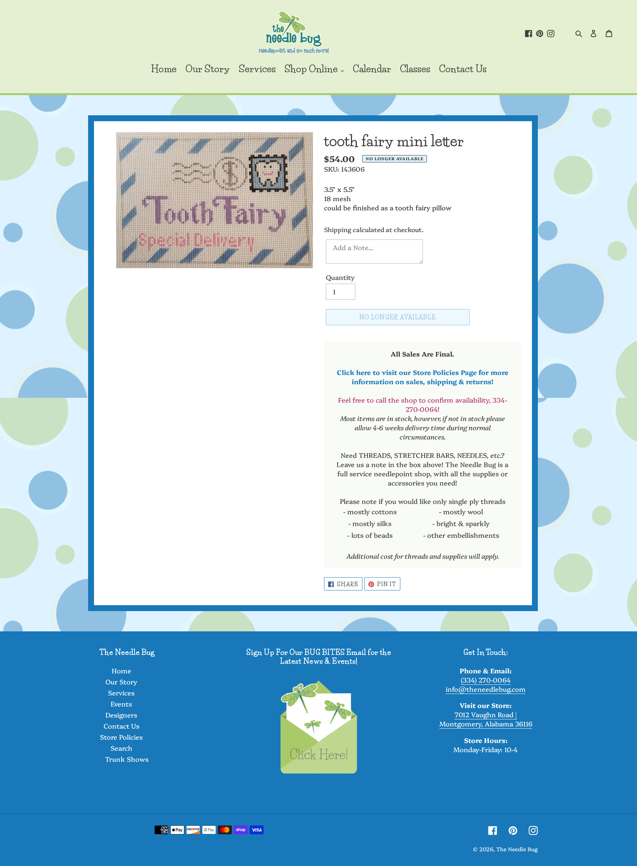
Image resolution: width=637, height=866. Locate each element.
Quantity (340, 277)
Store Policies (121, 736)
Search (121, 748)
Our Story (121, 681)
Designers (121, 714)
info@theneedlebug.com (486, 689)
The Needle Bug (517, 849)
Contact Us (121, 725)
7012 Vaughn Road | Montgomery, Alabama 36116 (485, 719)
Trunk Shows (127, 759)
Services (121, 692)
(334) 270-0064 (486, 679)
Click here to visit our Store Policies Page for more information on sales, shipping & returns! (422, 377)
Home (121, 670)
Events (121, 703)
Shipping (337, 229)
